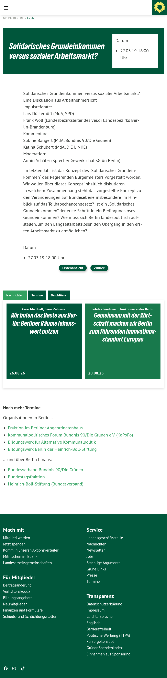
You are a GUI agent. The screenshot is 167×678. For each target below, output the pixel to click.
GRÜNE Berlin (13, 18)
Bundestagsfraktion (26, 477)
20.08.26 (96, 373)
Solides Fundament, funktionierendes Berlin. (123, 309)
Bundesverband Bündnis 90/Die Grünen (45, 469)
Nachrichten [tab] (14, 295)
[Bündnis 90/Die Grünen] (159, 7)
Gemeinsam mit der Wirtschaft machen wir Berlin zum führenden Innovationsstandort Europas (122, 327)
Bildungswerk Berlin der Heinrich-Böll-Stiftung (52, 449)
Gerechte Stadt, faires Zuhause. (44, 309)
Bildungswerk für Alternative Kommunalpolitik (52, 442)
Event (31, 18)
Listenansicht (72, 268)
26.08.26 (17, 373)
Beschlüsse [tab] (58, 295)
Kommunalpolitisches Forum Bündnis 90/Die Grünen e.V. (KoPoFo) (70, 435)
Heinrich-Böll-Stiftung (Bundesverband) (45, 484)
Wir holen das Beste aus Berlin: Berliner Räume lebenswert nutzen (44, 323)
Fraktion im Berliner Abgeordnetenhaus (45, 428)
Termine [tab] (37, 295)
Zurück (99, 268)
